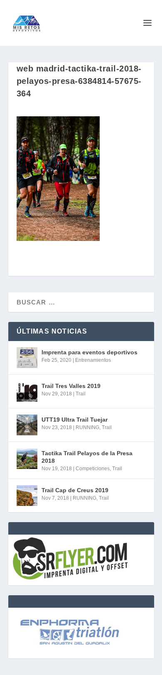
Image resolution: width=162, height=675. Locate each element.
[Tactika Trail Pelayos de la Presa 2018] (27, 458)
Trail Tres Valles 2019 (71, 386)
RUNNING (87, 427)
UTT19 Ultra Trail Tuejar (75, 419)
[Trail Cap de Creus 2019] (27, 495)
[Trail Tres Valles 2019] (27, 391)
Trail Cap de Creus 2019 (75, 490)
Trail (81, 394)
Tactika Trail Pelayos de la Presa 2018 (87, 457)
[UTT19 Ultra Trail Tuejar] (27, 425)
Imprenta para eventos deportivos (89, 352)
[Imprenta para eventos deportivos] (27, 357)
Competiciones (93, 468)
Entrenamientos (93, 360)
